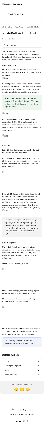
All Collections (7, 27)
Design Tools (19, 27)
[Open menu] (40, 4)
